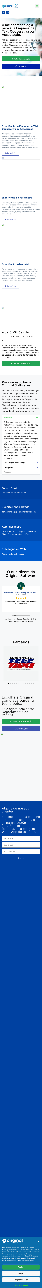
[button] (38, 1241)
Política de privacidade (21, 1285)
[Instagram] (3, 12)
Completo (8, 467)
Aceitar (21, 1267)
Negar (21, 1273)
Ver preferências (21, 1280)
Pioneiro (8, 417)
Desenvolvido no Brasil (14, 463)
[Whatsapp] (7, 12)
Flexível (7, 472)
